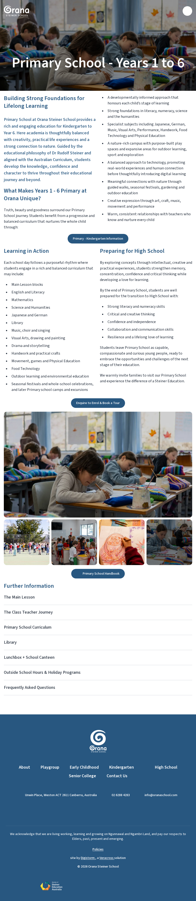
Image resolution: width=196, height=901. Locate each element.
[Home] (16, 11)
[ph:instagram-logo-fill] (104, 811)
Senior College (82, 776)
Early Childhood (84, 767)
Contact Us (117, 776)
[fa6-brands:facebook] (92, 811)
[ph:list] (187, 11)
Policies (98, 849)
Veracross (106, 858)
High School (166, 767)
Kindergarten (121, 767)
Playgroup (50, 767)
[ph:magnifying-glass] (176, 11)
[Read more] (92, 811)
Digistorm (88, 858)
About (24, 767)
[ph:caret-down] (188, 597)
